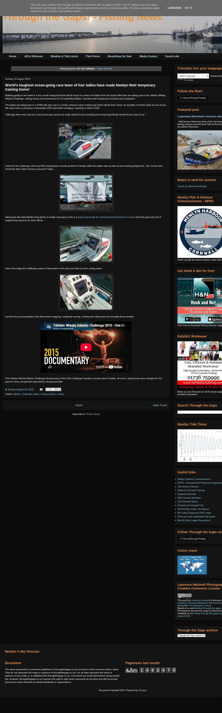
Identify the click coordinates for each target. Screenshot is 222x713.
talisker (52, 394)
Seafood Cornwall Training (191, 490)
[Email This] (47, 389)
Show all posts (104, 68)
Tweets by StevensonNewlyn (192, 186)
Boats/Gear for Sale (120, 56)
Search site (172, 56)
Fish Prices (93, 56)
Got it (188, 8)
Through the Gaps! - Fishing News (82, 16)
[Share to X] (53, 389)
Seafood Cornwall (186, 494)
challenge (27, 394)
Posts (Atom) (93, 414)
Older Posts (160, 405)
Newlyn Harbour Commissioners (194, 479)
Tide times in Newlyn (188, 486)
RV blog (194, 512)
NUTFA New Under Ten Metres (193, 509)
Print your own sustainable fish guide (196, 516)
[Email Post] (41, 389)
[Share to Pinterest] (59, 389)
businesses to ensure (125, 217)
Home (12, 56)
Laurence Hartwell (200, 600)
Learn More (175, 8)
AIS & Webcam (33, 56)
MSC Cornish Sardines (189, 497)
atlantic (17, 394)
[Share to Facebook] (56, 389)
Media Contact (148, 56)
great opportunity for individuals (94, 217)
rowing (43, 394)
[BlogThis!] (50, 389)
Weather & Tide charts (64, 56)
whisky (60, 394)
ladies (36, 394)
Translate (189, 80)
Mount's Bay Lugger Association (193, 520)
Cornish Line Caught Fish (190, 505)
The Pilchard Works (187, 501)
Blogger (143, 690)
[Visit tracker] (192, 573)
